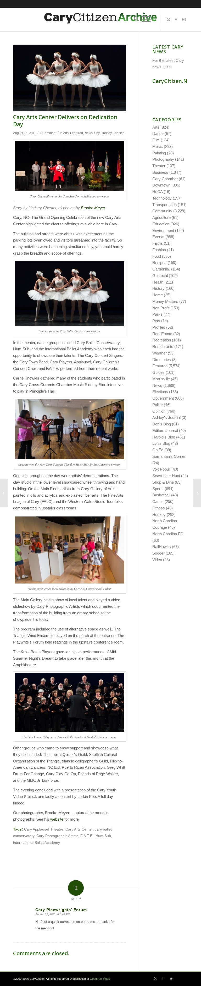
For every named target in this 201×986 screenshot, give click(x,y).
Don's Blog (161, 424)
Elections (160, 391)
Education (160, 224)
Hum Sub (103, 836)
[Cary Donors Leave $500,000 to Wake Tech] (197, 493)
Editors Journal (165, 430)
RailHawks (161, 546)
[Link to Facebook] (176, 19)
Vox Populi (161, 469)
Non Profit (160, 308)
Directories (161, 359)
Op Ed (157, 450)
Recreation (161, 340)
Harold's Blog (163, 437)
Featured (76, 133)
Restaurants (162, 346)
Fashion (159, 250)
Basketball (161, 495)
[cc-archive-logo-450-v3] (100, 19)
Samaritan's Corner (169, 456)
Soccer (158, 553)
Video (157, 559)
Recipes (159, 262)
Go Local (160, 275)
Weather (159, 353)
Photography (163, 159)
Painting (159, 153)
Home (157, 295)
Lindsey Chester (112, 133)
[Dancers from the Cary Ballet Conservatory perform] (69, 78)
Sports (158, 488)
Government (163, 398)
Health (157, 282)
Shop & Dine (163, 482)
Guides (158, 372)
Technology (162, 198)
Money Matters (165, 301)
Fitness (158, 508)
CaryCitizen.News (174, 81)
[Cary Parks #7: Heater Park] (4, 493)
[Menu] (146, 19)
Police (157, 404)
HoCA (157, 191)
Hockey (159, 514)
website (56, 819)
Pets (156, 320)
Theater (158, 166)
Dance (158, 133)
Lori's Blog (161, 443)
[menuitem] (135, 19)
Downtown (161, 185)
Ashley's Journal (166, 417)
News (89, 133)
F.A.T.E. (86, 836)
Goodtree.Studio (100, 978)
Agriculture (161, 217)
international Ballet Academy (36, 843)
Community (162, 211)
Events (158, 237)
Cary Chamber (165, 179)
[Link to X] (168, 19)
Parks (157, 314)
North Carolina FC (167, 534)
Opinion (158, 411)
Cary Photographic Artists (57, 836)
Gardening (161, 269)
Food (156, 256)
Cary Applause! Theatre (43, 829)
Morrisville (161, 379)
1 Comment (48, 133)
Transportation (164, 204)
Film (156, 140)
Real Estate (162, 334)
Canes (158, 501)
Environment (163, 230)
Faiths (157, 243)
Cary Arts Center (79, 829)
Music (157, 146)
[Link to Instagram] (184, 19)
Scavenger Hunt (166, 475)
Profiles (158, 327)
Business (160, 172)
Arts (66, 133)
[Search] (135, 19)
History (158, 288)
